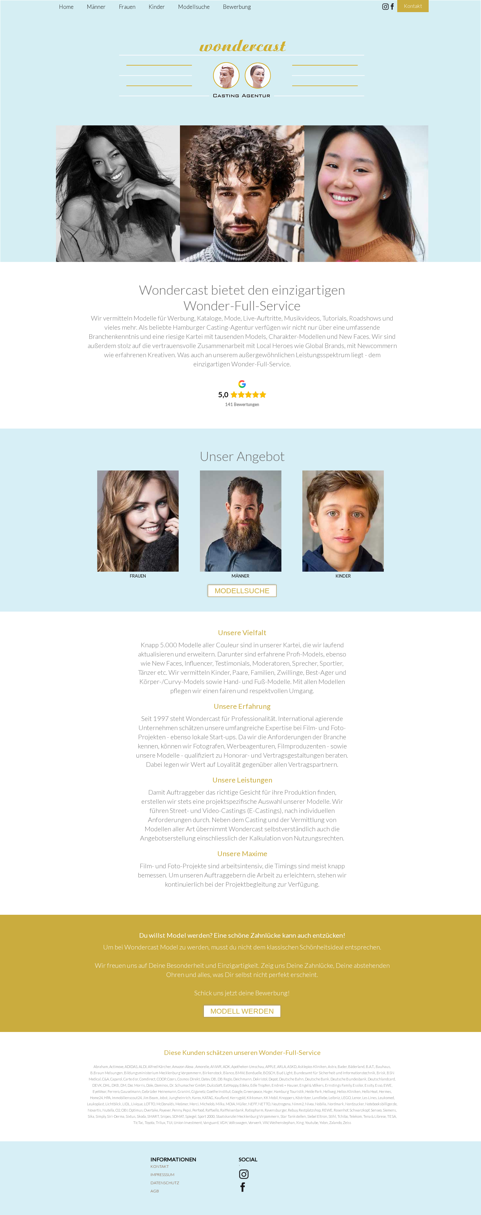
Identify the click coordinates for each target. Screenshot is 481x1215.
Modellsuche (194, 6)
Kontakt (160, 1166)
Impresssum (162, 1174)
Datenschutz (165, 1182)
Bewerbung (237, 6)
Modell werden (242, 1011)
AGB (155, 1190)
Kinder (157, 6)
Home (66, 6)
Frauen (127, 6)
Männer (96, 6)
